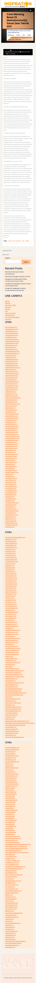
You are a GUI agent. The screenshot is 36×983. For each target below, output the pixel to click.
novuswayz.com (10, 596)
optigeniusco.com (11, 578)
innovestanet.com (11, 470)
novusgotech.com (11, 478)
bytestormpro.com (11, 646)
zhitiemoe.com (10, 927)
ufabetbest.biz (10, 816)
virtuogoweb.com (11, 778)
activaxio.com (9, 620)
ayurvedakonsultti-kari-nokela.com (17, 852)
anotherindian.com (11, 931)
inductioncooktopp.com (13, 709)
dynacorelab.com (11, 560)
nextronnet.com (10, 480)
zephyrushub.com (11, 543)
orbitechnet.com (10, 505)
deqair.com (9, 895)
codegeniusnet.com (11, 359)
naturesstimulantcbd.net (13, 943)
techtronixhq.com (11, 327)
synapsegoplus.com (11, 440)
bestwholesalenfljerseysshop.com (16, 848)
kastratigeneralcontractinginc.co (16, 846)
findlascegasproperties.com (14, 671)
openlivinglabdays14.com (13, 850)
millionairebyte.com (11, 733)
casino (10, 241)
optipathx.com (10, 464)
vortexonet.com (10, 554)
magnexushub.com (11, 776)
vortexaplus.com (10, 499)
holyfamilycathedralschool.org (15, 725)
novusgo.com (9, 644)
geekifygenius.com (11, 658)
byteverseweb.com (11, 434)
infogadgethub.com (11, 329)
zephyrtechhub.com (12, 511)
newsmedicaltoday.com (13, 711)
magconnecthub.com (12, 436)
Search (7, 258)
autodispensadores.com (13, 707)
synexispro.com (10, 717)
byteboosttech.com (12, 774)
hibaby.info (8, 697)
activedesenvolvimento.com (14, 683)
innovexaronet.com (11, 376)
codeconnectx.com (11, 372)
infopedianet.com (11, 442)
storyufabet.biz (10, 822)
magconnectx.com (11, 715)
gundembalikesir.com (12, 762)
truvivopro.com (10, 564)
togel (27, 241)
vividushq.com (9, 497)
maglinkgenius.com (11, 388)
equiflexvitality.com (11, 679)
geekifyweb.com (10, 347)
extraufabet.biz (10, 806)
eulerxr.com (9, 656)
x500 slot (10, 964)
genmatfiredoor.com (12, 669)
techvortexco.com (11, 345)
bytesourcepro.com (11, 426)
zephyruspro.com (11, 462)
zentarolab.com (10, 517)
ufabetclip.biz (9, 790)
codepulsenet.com (11, 444)
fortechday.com (10, 735)
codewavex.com (10, 392)
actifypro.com (10, 598)
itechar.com (9, 764)
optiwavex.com (10, 507)
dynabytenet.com (11, 424)
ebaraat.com (9, 770)
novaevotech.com (11, 384)
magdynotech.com (11, 446)
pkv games (17, 241)
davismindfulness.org (12, 731)
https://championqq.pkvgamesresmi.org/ (16, 968)
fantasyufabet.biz (11, 794)
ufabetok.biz (9, 828)
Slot (24, 35)
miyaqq (18, 966)
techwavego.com (11, 410)
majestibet (11, 966)
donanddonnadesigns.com (14, 675)
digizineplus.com (10, 450)
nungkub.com (9, 929)
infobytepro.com (10, 355)
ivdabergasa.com (11, 871)
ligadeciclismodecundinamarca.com (17, 721)
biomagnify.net (10, 947)
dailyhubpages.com (11, 685)
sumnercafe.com (10, 909)
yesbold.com (9, 766)
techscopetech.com (12, 414)
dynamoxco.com (10, 483)
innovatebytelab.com (12, 353)
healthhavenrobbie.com (13, 673)
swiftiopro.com (10, 610)
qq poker (8, 319)
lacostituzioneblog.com (13, 923)
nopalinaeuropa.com (12, 945)
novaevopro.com (10, 582)
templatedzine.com (11, 903)
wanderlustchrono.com (13, 648)
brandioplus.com (10, 489)
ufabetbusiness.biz (11, 800)
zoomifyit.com (9, 527)
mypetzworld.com (11, 877)
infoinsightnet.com (11, 361)
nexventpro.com (10, 590)
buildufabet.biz (10, 834)
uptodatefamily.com (12, 917)
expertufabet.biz (10, 792)
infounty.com (9, 879)
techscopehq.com (11, 448)
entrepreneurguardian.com (14, 695)
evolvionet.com (10, 550)
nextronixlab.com (11, 466)
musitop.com (9, 919)
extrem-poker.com (11, 885)
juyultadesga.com (11, 873)
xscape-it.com (10, 859)
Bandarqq (11, 35)
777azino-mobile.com (12, 861)
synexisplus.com (10, 552)
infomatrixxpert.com (12, 374)
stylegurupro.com (11, 624)
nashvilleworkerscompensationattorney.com (20, 723)
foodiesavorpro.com (12, 634)
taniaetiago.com (10, 935)
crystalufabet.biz (10, 826)
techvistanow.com (11, 378)
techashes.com (10, 752)
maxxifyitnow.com (11, 458)
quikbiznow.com (10, 519)
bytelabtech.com (11, 337)
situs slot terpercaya (25, 960)
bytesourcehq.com (11, 363)
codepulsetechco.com (12, 368)
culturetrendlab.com (12, 650)
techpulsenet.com (11, 402)
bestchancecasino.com (13, 703)
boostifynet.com (10, 588)
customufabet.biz (11, 820)
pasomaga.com (10, 939)
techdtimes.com (10, 758)
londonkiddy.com (10, 727)
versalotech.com (10, 614)
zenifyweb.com (10, 665)
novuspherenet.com (12, 503)
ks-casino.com (10, 887)
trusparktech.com (11, 584)
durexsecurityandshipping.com (15, 867)
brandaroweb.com (11, 525)
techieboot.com (10, 760)
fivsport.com (9, 901)
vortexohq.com (10, 636)
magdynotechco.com (12, 341)
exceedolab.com (10, 618)
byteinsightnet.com (11, 366)
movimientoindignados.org (14, 913)
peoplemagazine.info (12, 750)
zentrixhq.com (10, 468)
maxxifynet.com (10, 556)
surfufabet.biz (9, 814)
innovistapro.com (11, 604)
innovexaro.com (10, 452)
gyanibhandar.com (11, 786)
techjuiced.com (10, 772)
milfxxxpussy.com (11, 915)
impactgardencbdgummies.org (15, 941)
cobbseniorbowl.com (12, 863)
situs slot (8, 307)
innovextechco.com (11, 386)
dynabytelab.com (11, 547)
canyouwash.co (10, 754)
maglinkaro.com (10, 422)
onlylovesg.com (10, 681)
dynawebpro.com (11, 491)
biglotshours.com (11, 780)
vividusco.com (9, 566)
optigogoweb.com (11, 523)
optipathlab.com (10, 545)
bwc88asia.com (10, 883)
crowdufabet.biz (10, 832)
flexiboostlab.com (11, 606)
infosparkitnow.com (11, 343)
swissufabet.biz (10, 798)
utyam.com (9, 921)
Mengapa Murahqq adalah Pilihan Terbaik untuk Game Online (16, 280)
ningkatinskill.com (11, 899)
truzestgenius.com (11, 400)
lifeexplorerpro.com (11, 642)
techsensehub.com (11, 335)
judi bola (11, 960)
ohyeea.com (9, 925)
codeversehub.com (11, 432)
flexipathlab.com (10, 495)
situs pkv (30, 962)
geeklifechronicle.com (12, 630)
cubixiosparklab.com (12, 382)
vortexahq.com (10, 568)
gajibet (24, 966)
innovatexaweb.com (12, 339)
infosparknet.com (11, 456)
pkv (6, 311)
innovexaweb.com (11, 487)
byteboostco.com (11, 394)
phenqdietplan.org (11, 907)
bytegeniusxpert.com (12, 351)
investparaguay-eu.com (13, 881)
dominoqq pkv (10, 315)
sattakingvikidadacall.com (13, 689)
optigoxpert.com (10, 594)
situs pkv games (10, 313)
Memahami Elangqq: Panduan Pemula (17, 276)
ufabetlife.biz (9, 808)
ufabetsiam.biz (10, 796)
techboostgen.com (11, 333)
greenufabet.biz (10, 802)
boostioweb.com (10, 541)
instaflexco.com (10, 602)
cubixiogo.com (10, 501)
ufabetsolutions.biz (11, 810)
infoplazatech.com (11, 349)
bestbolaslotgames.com (13, 691)
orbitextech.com (10, 660)
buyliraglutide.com (11, 782)
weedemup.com (10, 701)
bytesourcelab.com (11, 454)
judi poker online (10, 305)
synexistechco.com (11, 562)
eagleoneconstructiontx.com (14, 677)
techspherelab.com (11, 428)
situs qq (7, 303)
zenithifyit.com (10, 570)
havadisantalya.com (12, 756)
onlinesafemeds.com (12, 784)
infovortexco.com (11, 406)
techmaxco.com (10, 616)
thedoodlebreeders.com (13, 891)
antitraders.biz (10, 854)
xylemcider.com (10, 933)
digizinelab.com (10, 408)
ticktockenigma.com (12, 654)
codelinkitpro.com (11, 331)
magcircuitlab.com (11, 390)
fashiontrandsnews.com (13, 838)
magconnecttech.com (12, 662)
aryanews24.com (11, 856)
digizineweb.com (10, 370)
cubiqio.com (9, 628)
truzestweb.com (10, 513)
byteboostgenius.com (12, 438)
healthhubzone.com (11, 768)
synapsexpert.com (11, 515)
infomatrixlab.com (11, 430)
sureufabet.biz (10, 818)
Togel (29, 35)
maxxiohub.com (10, 572)
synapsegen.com (10, 493)
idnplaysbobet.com (11, 687)
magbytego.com (10, 357)
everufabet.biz (10, 830)
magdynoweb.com (11, 416)
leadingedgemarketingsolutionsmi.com (18, 844)
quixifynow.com (10, 460)
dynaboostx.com (10, 600)
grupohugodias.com (11, 893)
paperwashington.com (12, 699)
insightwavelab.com (11, 640)
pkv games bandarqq (12, 317)
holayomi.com (9, 719)
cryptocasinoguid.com (12, 842)
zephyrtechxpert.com (12, 404)
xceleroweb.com (10, 521)
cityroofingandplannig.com (14, 869)
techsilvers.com (10, 897)
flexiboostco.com (11, 539)
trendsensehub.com (12, 652)
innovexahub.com (11, 558)
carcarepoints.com (11, 889)
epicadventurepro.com (13, 638)
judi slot (7, 309)
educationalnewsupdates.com (15, 537)
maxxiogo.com (10, 476)
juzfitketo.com (9, 937)
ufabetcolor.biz (10, 804)
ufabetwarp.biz (10, 788)
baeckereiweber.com (12, 748)
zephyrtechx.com (11, 592)
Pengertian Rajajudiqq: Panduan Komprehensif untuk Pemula (15, 289)
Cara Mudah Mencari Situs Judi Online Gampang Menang (19, 31)
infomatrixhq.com (11, 380)
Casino (18, 35)
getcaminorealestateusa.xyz (14, 737)
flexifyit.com (9, 474)
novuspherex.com (11, 580)
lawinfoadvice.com (11, 905)
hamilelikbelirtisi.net (11, 612)
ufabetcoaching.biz (11, 729)
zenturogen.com (10, 485)
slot (23, 241)
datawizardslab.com (12, 626)
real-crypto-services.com (14, 875)
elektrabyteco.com (11, 396)
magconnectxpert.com (13, 398)
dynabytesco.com (11, 622)
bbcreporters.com (11, 840)
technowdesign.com (12, 865)
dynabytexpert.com (11, 472)
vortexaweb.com (10, 576)
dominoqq (23, 962)
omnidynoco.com (11, 509)
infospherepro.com (11, 632)
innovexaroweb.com (12, 418)
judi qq (7, 301)
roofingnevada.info (11, 713)
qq (3, 960)
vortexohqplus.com (11, 608)
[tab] (30, 10)
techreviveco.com (11, 420)
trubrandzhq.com (11, 586)
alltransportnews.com (12, 836)
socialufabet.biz (10, 812)
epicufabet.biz (10, 824)
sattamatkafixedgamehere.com (15, 693)
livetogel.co (9, 667)
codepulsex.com (10, 412)
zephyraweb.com (11, 574)
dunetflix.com (9, 911)
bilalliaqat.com (10, 705)
